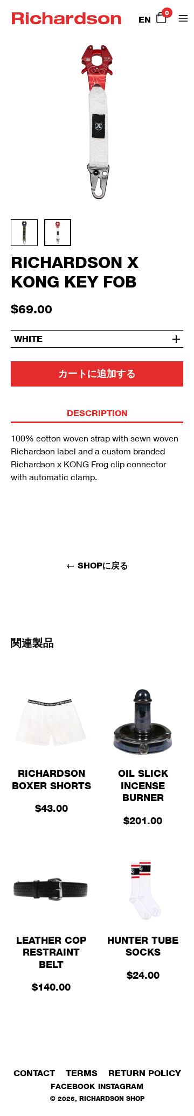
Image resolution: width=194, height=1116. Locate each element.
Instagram (120, 1086)
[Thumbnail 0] (27, 235)
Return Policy (144, 1073)
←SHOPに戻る (97, 565)
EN (144, 20)
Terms (82, 1073)
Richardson (66, 18)
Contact (34, 1073)
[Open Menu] (183, 18)
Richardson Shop (111, 1098)
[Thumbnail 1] (61, 235)
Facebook (73, 1086)
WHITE (28, 339)
